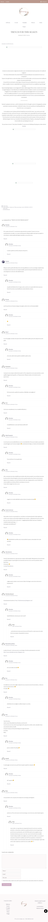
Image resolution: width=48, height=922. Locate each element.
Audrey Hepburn (6, 207)
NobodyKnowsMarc (10, 643)
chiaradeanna (8, 552)
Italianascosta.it (40, 908)
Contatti (7, 1)
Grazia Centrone (9, 510)
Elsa (6, 678)
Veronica (28, 35)
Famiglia (24, 22)
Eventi (16, 22)
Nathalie (7, 225)
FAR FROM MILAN (6, 209)
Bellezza (8, 22)
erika (6, 470)
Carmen (7, 261)
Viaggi (24, 26)
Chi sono (2, 1)
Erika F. (7, 332)
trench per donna (30, 95)
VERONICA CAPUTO (29, 207)
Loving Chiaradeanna (8, 566)
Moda (40, 22)
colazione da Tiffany (13, 207)
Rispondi (5, 238)
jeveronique (19, 207)
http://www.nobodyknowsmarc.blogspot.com (14, 652)
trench (23, 207)
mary (6, 714)
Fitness (33, 22)
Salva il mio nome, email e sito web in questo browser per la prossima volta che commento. (23, 880)
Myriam (7, 299)
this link (24, 126)
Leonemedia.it (40, 906)
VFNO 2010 (5, 208)
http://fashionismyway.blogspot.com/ (23, 600)
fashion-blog (5, 205)
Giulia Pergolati (9, 435)
